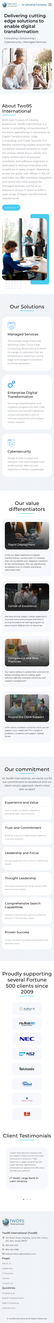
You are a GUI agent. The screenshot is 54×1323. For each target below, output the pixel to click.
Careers (5, 1278)
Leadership (7, 1268)
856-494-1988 (12, 1249)
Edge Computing (10, 1303)
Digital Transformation (13, 1298)
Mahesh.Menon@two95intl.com (21, 1254)
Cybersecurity (9, 1308)
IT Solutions (7, 1273)
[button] (23, 1199)
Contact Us (10, 207)
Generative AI (8, 1293)
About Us (6, 1263)
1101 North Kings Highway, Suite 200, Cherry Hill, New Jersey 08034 (27, 1239)
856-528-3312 (12, 1245)
